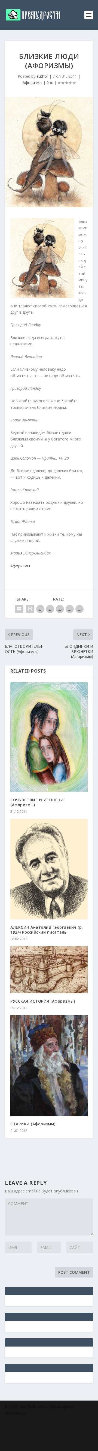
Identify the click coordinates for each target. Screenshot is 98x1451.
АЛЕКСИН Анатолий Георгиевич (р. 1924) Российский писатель (46, 930)
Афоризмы (32, 82)
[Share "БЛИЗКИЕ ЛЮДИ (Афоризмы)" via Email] (19, 608)
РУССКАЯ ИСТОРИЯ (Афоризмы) (42, 1001)
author (42, 76)
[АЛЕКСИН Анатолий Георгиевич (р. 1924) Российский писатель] (49, 869)
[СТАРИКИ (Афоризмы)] (49, 1065)
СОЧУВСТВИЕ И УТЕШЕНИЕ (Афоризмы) (38, 802)
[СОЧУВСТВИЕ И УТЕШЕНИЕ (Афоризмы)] (49, 737)
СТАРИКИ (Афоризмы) (32, 1123)
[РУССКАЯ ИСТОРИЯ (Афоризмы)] (49, 969)
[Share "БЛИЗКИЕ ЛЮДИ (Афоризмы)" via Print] (29, 608)
